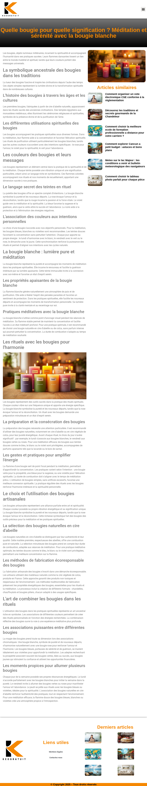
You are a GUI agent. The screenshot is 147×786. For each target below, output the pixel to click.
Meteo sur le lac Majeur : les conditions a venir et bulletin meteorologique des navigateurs (125, 163)
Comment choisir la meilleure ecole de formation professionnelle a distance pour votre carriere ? (124, 131)
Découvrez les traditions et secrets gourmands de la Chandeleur (121, 113)
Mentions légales (56, 752)
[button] (143, 9)
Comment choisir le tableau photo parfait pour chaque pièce (125, 178)
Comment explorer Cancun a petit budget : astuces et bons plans (123, 147)
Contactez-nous (55, 757)
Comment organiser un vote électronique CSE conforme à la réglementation (124, 97)
